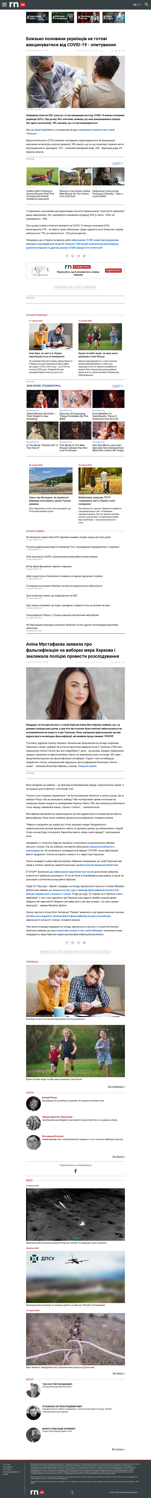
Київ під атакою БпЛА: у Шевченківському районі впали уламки (61, 556)
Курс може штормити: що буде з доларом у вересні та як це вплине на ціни (68, 605)
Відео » (30, 1180)
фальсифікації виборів (68, 952)
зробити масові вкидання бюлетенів (97, 865)
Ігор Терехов (86, 952)
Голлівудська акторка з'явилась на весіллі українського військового (64, 585)
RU (139, 4)
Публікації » (32, 962)
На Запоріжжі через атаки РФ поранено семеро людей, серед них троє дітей (68, 537)
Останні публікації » (37, 315)
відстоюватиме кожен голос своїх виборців (76, 930)
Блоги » (30, 1093)
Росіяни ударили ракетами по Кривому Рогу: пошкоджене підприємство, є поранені (72, 547)
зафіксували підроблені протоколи (74, 871)
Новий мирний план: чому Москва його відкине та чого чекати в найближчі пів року (82, 1139)
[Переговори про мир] (88, 22)
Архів (5, 1474)
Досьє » (30, 1379)
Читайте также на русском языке (89, 51)
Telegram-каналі (86, 766)
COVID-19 (79, 287)
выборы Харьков (102, 952)
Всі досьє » (118, 1449)
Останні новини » (35, 531)
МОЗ (71, 287)
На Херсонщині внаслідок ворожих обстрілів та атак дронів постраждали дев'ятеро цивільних (72, 626)
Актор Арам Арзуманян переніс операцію (49, 566)
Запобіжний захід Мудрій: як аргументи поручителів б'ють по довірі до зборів (79, 1120)
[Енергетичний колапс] (37, 22)
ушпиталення (61, 287)
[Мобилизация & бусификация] (63, 22)
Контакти (7, 1467)
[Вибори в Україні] (114, 22)
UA (135, 4)
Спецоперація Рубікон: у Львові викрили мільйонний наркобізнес (62, 615)
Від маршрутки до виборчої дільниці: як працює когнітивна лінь (73, 1100)
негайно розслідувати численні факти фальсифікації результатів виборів (68, 916)
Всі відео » (119, 1373)
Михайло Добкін (47, 952)
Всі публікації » (116, 1086)
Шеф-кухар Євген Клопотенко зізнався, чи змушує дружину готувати (64, 576)
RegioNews (47, 129)
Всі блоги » (119, 1156)
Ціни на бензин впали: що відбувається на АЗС (51, 595)
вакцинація (90, 287)
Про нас (6, 1465)
